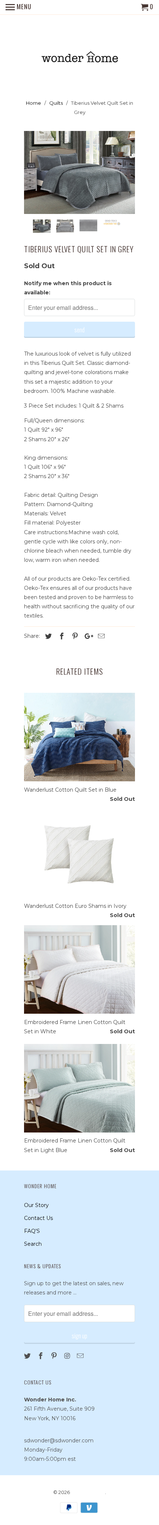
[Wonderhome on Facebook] (41, 1356)
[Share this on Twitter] (47, 636)
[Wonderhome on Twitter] (28, 1356)
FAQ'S (32, 1231)
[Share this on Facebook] (61, 636)
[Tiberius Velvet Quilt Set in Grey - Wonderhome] (79, 172)
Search (33, 1244)
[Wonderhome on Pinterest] (55, 1356)
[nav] (18, 7)
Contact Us (38, 1218)
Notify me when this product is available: (68, 288)
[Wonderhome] (79, 52)
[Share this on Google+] (87, 636)
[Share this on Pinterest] (74, 636)
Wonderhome (88, 1492)
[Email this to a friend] (100, 636)
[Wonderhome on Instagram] (68, 1356)
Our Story (36, 1205)
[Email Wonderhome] (81, 1356)
